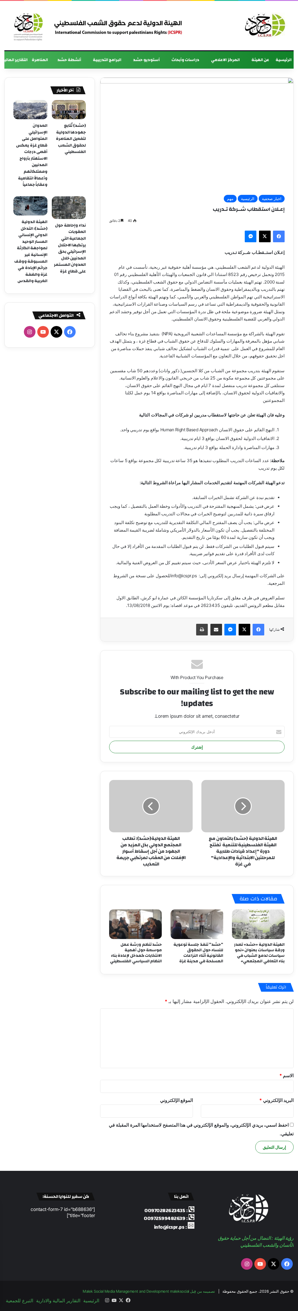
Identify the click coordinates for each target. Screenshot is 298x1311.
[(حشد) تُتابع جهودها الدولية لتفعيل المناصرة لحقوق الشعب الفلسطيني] (69, 109)
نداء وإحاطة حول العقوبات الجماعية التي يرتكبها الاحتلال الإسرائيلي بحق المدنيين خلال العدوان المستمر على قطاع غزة (70, 248)
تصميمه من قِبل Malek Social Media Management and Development (149, 1291)
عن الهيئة (260, 60)
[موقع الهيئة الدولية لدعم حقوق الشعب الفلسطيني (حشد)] (264, 26)
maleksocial (179, 1291)
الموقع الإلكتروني (176, 1100)
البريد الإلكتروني (276, 1100)
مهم (230, 198)
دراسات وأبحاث (185, 60)
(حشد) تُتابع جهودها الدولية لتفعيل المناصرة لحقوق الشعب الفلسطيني (71, 139)
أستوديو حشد (146, 60)
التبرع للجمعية (19, 1300)
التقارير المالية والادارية (58, 1300)
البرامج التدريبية (107, 60)
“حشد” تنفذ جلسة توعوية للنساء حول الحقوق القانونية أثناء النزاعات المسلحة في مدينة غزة (198, 953)
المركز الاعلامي (225, 60)
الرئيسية (284, 60)
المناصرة (40, 60)
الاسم (286, 1075)
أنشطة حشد (69, 60)
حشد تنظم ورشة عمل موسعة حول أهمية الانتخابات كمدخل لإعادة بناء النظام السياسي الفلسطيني (136, 953)
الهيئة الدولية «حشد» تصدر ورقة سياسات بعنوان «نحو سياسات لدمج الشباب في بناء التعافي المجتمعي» (259, 953)
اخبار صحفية (271, 198)
